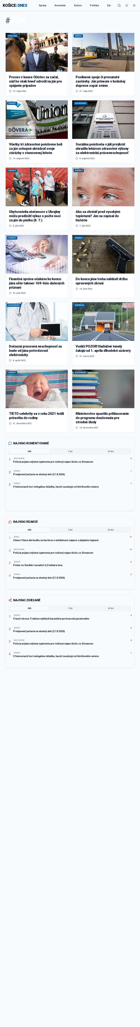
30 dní (111, 451)
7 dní (70, 451)
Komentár (60, 5)
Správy (42, 5)
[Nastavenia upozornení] (127, 5)
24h (29, 451)
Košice (78, 5)
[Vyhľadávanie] (119, 5)
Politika (94, 5)
